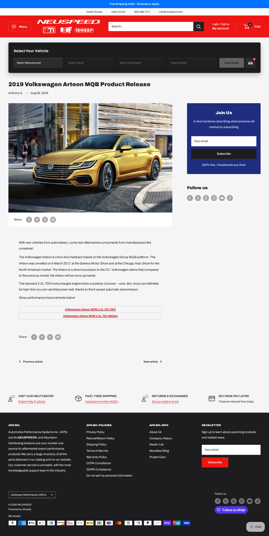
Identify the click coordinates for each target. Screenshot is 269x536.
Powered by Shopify (19, 509)
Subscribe (224, 153)
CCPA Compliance (98, 463)
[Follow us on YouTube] (222, 198)
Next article (151, 361)
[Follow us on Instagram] (214, 198)
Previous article (33, 361)
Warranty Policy (96, 457)
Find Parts (231, 63)
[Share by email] (53, 220)
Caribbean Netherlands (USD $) (28, 495)
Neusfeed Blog (159, 450)
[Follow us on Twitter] (198, 198)
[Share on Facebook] (29, 220)
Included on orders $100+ (102, 401)
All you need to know (165, 401)
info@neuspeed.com (171, 11)
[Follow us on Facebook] (190, 198)
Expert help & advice (31, 401)
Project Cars (157, 457)
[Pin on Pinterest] (37, 220)
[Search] (198, 26)
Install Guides (94, 11)
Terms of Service (97, 450)
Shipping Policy (96, 444)
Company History (160, 438)
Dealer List (156, 444)
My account (220, 28)
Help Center (118, 11)
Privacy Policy (95, 432)
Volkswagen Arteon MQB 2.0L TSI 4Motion (90, 315)
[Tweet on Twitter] (45, 220)
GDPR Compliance (98, 469)
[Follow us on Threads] (206, 198)
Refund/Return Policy (100, 438)
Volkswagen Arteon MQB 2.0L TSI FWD (90, 309)
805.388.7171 (142, 11)
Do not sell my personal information (109, 475)
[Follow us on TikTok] (230, 198)
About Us (155, 432)
